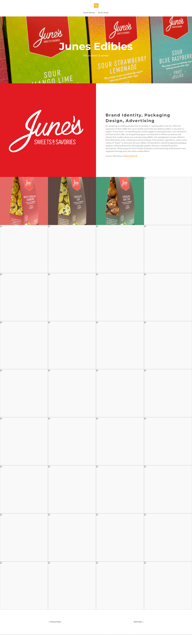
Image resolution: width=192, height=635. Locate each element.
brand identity (89, 13)
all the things (103, 13)
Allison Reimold (130, 156)
